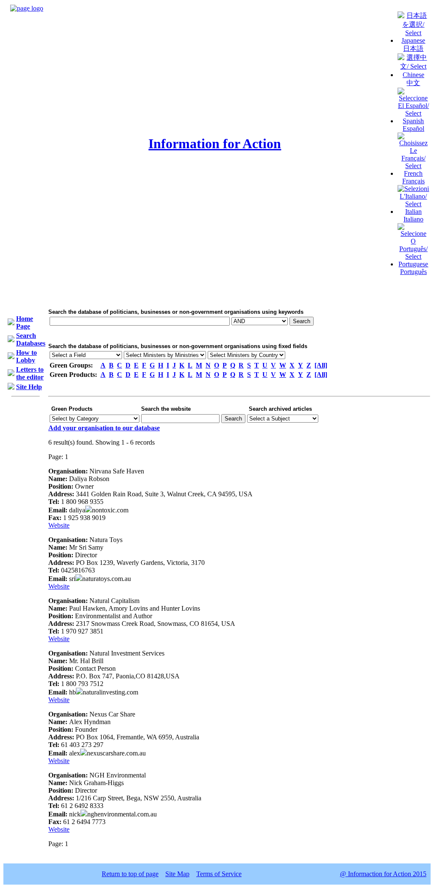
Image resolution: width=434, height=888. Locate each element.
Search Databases (30, 339)
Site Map (177, 873)
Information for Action (214, 143)
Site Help (29, 386)
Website (59, 525)
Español (413, 128)
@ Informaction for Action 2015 (383, 873)
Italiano (413, 219)
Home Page (24, 322)
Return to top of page (130, 873)
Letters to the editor (30, 373)
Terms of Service (219, 873)
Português (413, 271)
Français (413, 181)
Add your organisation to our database (104, 428)
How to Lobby (26, 356)
